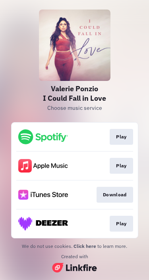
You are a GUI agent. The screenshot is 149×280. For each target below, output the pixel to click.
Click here (85, 246)
